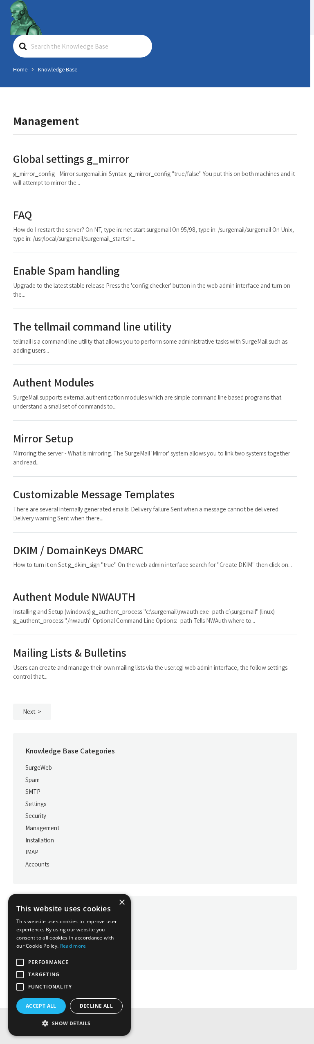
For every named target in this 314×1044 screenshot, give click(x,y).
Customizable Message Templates (94, 494)
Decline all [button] (96, 1005)
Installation (39, 840)
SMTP (32, 791)
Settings (35, 804)
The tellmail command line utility (92, 326)
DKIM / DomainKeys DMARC (78, 550)
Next (29, 711)
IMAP (31, 852)
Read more (73, 945)
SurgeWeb (38, 767)
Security (35, 815)
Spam (32, 779)
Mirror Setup (43, 438)
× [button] (122, 903)
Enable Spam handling (66, 270)
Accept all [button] (41, 1005)
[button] (69, 1023)
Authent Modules (53, 382)
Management (42, 828)
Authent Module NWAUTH (74, 596)
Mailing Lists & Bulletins (69, 652)
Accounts (37, 864)
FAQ (22, 214)
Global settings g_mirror (71, 158)
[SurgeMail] (25, 17)
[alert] (69, 965)
